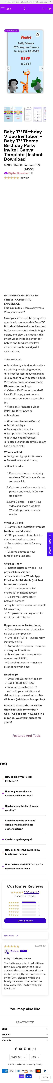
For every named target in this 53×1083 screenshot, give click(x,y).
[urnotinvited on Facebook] (16, 1049)
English (16, 1057)
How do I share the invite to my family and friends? (22, 852)
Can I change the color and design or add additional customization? (20, 824)
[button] (11, 177)
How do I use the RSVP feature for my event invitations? (24, 866)
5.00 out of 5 (31, 892)
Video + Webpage (25, 208)
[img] (11, 946)
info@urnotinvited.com (28, 678)
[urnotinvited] (27, 9)
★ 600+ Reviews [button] (50, 544)
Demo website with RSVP (25, 260)
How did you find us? (14, 268)
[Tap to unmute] (40, 89)
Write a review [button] (25, 920)
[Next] (41, 68)
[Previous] (8, 68)
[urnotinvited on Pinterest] (25, 1049)
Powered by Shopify (34, 1064)
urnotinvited (20, 1064)
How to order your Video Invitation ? (19, 778)
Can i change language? (18, 839)
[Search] (43, 8)
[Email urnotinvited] (34, 1049)
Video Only (25, 197)
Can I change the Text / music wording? (21, 808)
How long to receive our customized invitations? (19, 793)
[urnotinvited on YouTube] (20, 1049)
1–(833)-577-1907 (23, 683)
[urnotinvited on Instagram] (30, 1049)
